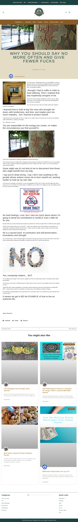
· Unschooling (54, 2)
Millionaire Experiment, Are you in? (56, 471)
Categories (18, 22)
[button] (3, 12)
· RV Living (62, 2)
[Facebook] (66, 12)
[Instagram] (69, 12)
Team (34, 22)
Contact (40, 22)
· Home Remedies (32, 2)
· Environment (45, 2)
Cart (61, 22)
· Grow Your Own (17, 2)
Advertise (28, 22)
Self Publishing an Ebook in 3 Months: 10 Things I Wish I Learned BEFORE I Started (57, 390)
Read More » (7, 399)
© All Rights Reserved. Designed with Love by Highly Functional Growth (39, 520)
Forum (46, 22)
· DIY (24, 2)
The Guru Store (54, 22)
